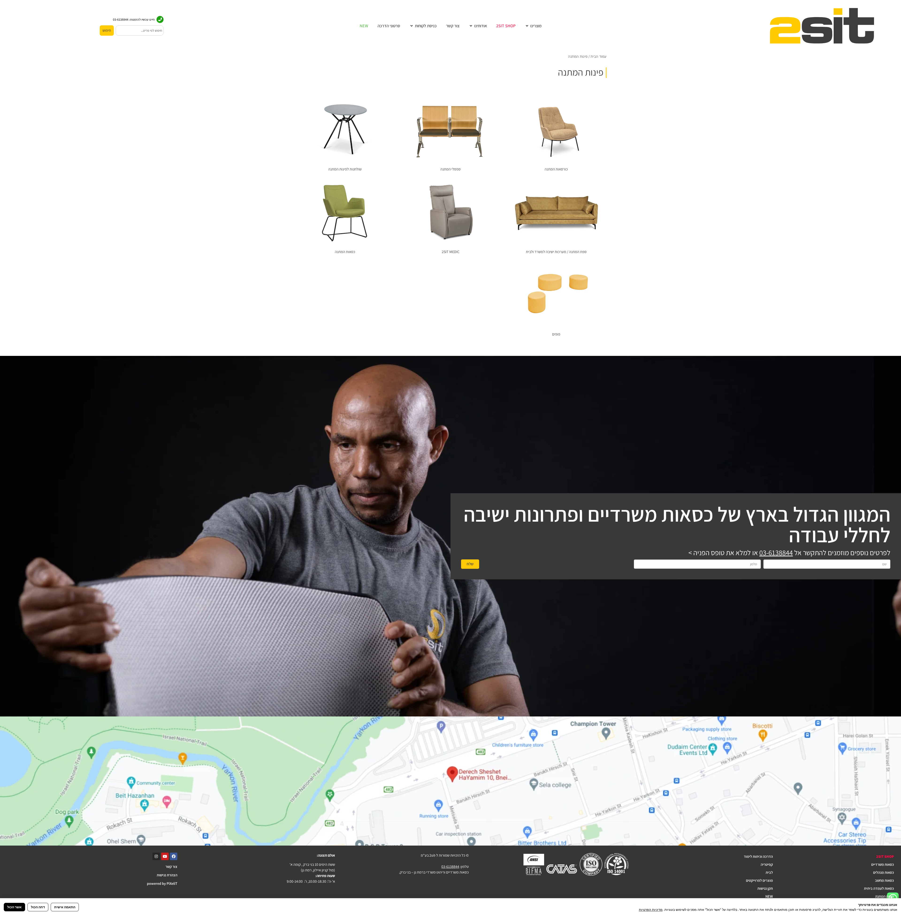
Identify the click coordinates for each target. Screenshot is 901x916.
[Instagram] (156, 856)
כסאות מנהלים (883, 872)
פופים (556, 334)
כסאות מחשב (884, 880)
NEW (769, 896)
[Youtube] (165, 856)
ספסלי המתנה (450, 169)
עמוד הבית (599, 56)
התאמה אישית (64, 907)
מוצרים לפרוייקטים (759, 880)
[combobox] (140, 30)
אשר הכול (14, 907)
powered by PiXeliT (162, 883)
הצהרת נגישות (167, 875)
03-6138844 (776, 552)
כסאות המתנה (345, 251)
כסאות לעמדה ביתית (879, 888)
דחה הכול (38, 907)
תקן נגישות (765, 888)
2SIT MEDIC (450, 251)
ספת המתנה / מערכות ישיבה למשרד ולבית (556, 251)
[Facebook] (173, 856)
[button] (533, 25)
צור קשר (171, 866)
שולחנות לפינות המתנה (345, 169)
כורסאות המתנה (556, 169)
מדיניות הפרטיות (651, 910)
